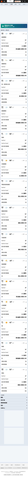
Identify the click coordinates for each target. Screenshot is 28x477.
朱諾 (23, 465)
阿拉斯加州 (17, 465)
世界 (2, 465)
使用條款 (5, 474)
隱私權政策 (9, 474)
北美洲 (6, 465)
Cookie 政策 (13, 474)
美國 (12, 465)
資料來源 (21, 474)
